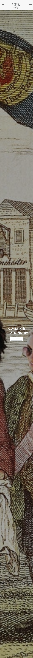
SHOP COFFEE (16, 339)
